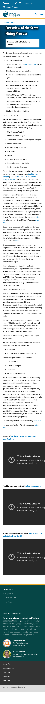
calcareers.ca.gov (31, 64)
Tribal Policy (6, 681)
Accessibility (6, 676)
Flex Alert (8, 602)
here (17, 241)
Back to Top (6, 664)
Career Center (9, 22)
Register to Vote (10, 593)
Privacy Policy (7, 672)
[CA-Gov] (5, 3)
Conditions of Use (8, 668)
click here (37, 420)
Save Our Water (10, 598)
